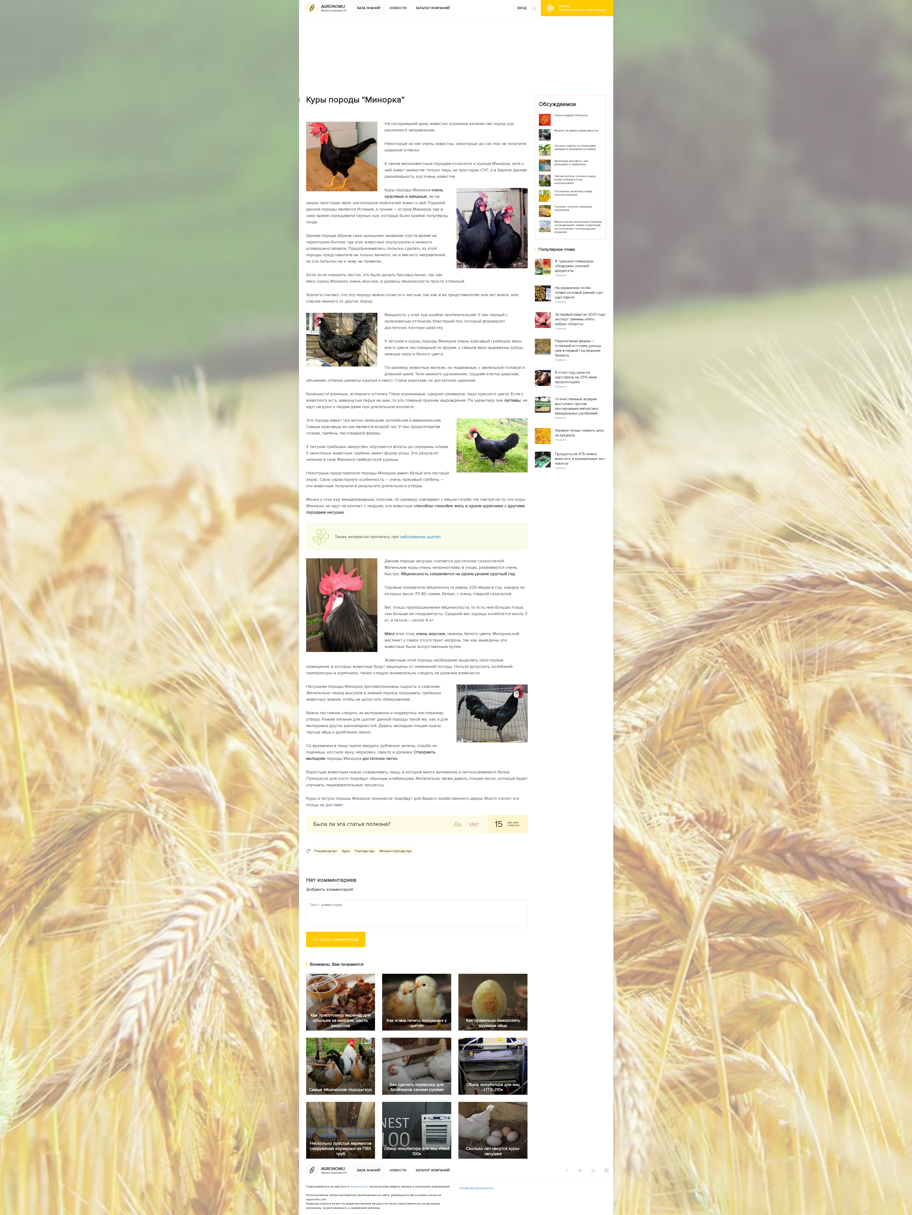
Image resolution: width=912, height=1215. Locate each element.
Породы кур (364, 851)
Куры (346, 851)
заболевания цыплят (420, 536)
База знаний (368, 8)
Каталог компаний (433, 8)
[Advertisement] (456, 52)
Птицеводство (325, 851)
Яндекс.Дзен (359, 1186)
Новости (398, 8)
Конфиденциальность (477, 1188)
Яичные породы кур (395, 851)
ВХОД (522, 8)
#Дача (582, 8)
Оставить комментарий (336, 939)
